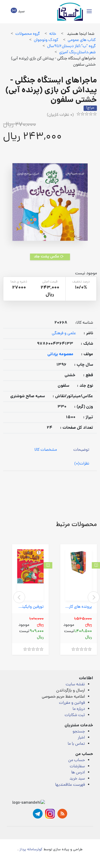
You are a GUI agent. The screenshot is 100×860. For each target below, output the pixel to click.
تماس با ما (76, 744)
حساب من (76, 760)
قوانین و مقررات (72, 703)
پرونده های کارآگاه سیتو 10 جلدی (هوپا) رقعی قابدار (78, 607)
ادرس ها (78, 773)
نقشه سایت (75, 684)
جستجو (79, 732)
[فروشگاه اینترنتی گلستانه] (70, 12)
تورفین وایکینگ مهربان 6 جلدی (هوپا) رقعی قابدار (30, 607)
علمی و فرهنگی (64, 333)
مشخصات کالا (45, 450)
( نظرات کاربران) (60, 115)
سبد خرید (77, 779)
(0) (81, 464)
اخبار (81, 738)
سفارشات (77, 766)
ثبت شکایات (75, 715)
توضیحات (81, 450)
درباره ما (79, 709)
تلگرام (38, 814)
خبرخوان (62, 814)
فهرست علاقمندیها (70, 785)
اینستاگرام (50, 814)
